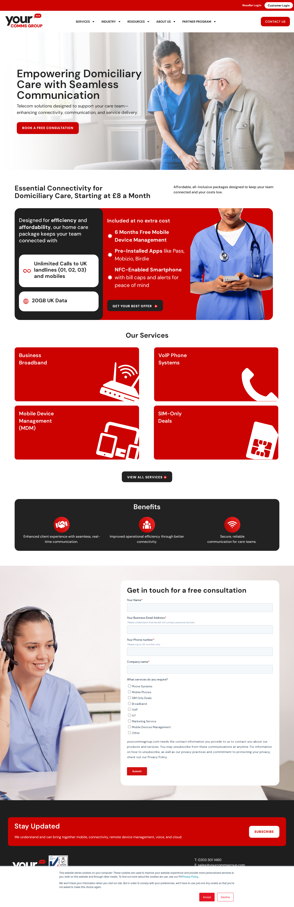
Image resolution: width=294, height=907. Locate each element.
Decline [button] (225, 897)
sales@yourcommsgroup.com (221, 865)
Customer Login (279, 5)
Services (83, 22)
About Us (163, 22)
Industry (108, 22)
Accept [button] (207, 897)
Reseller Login (251, 5)
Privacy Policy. (190, 876)
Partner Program (196, 22)
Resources (136, 22)
